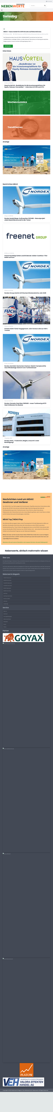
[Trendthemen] (26, 128)
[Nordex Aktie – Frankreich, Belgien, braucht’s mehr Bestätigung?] (26, 422)
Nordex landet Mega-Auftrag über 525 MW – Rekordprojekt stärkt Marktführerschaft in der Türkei (24, 219)
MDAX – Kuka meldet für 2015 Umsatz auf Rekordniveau (22, 32)
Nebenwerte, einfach (26, 550)
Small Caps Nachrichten (7, 595)
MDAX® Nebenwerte (7, 577)
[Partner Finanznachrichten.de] (26, 695)
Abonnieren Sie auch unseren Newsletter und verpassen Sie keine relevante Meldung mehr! (25, 542)
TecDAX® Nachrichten (7, 585)
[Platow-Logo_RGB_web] (26, 1070)
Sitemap (4, 626)
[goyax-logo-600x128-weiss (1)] (26, 637)
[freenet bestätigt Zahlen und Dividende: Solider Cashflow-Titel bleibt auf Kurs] (26, 237)
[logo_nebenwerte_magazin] (13, 5)
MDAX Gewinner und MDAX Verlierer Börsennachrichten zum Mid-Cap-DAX (31, 34)
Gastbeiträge (5, 603)
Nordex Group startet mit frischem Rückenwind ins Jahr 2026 (25, 293)
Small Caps (5, 593)
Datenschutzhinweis (7, 619)
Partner (4, 624)
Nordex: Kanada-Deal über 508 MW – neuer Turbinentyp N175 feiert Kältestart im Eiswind (25, 404)
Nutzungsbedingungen (7, 616)
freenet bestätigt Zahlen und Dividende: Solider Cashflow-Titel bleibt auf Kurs (25, 256)
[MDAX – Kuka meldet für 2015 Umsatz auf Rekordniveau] (4, 29)
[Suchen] (45, 5)
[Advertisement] (26, 1101)
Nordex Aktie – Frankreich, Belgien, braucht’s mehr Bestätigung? (21, 441)
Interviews (5, 601)
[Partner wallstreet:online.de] (26, 800)
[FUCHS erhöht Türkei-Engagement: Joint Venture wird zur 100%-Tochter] (26, 310)
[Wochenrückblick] (26, 103)
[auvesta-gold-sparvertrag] (26, 159)
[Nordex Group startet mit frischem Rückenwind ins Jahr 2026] (26, 275)
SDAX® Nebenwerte (7, 588)
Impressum (5, 613)
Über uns (5, 611)
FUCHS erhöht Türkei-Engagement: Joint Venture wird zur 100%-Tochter (26, 329)
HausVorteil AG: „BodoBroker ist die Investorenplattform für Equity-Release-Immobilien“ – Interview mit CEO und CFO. (24, 86)
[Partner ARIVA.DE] (26, 905)
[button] (1, 10)
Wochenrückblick (6, 598)
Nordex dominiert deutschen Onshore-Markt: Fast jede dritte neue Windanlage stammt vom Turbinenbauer (25, 367)
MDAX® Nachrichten (7, 580)
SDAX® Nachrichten (7, 590)
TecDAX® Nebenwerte (7, 583)
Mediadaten (5, 621)
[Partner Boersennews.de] (26, 1010)
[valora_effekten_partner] (26, 1081)
